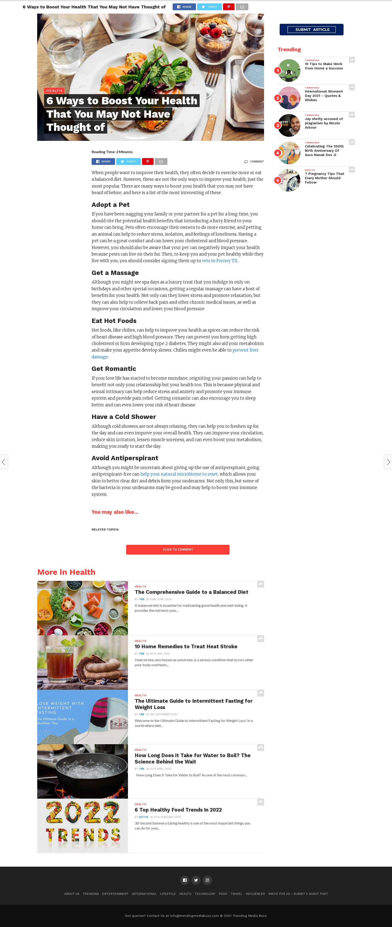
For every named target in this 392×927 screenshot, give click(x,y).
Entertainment (115, 893)
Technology (205, 893)
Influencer (255, 893)
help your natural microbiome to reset (179, 474)
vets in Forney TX (219, 260)
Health (185, 893)
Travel (236, 893)
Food (223, 893)
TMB (141, 599)
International (144, 893)
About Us (71, 893)
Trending (91, 893)
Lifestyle (168, 893)
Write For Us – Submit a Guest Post (298, 893)
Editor (143, 817)
